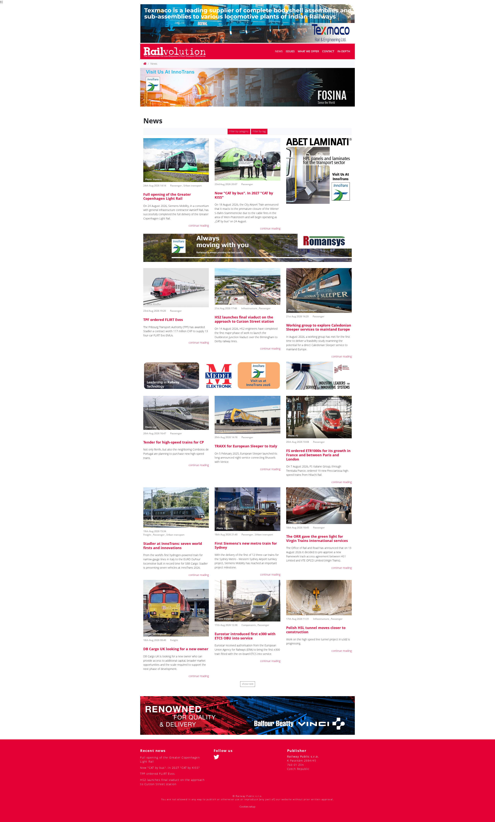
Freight (147, 534)
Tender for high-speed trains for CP (173, 442)
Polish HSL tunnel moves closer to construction (316, 629)
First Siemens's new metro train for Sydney (246, 545)
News (279, 51)
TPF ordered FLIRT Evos (163, 319)
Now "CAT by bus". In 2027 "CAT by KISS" (244, 195)
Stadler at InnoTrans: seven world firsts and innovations (172, 545)
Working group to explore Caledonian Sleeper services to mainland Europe (318, 327)
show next (247, 684)
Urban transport (192, 185)
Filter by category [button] (238, 131)
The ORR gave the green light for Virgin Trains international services (317, 538)
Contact (328, 51)
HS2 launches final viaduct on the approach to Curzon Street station (244, 319)
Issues (290, 51)
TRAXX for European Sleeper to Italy (246, 446)
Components (249, 625)
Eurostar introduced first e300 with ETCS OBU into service (245, 636)
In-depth (343, 51)
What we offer (308, 51)
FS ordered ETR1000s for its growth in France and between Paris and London (318, 454)
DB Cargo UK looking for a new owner (175, 649)
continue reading (199, 225)
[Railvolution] (176, 51)
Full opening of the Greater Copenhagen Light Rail (167, 196)
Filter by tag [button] (259, 131)
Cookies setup (247, 806)
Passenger (176, 185)
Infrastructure (249, 308)
